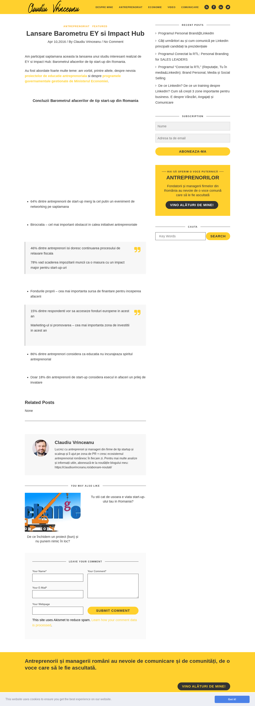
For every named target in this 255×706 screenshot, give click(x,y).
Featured (100, 26)
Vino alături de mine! (192, 205)
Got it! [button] (232, 699)
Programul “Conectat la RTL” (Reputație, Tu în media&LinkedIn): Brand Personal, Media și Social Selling (192, 72)
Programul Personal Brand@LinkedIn (186, 33)
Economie (155, 7)
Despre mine (104, 7)
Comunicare (190, 7)
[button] (112, 699)
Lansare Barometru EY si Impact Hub (85, 33)
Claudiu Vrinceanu (87, 42)
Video (171, 7)
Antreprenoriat (130, 7)
